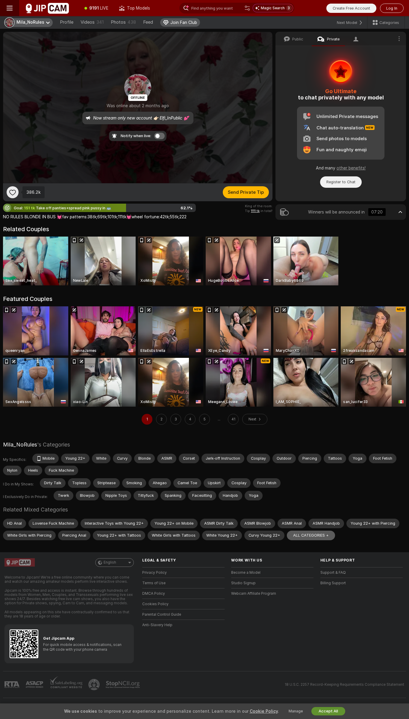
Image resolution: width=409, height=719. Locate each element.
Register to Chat (340, 182)
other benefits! (351, 168)
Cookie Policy (264, 711)
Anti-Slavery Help (157, 625)
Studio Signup (243, 583)
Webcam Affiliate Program (253, 593)
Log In (391, 8)
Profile (66, 22)
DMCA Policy (153, 593)
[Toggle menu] (9, 8)
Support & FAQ (333, 572)
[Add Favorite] (13, 192)
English (110, 562)
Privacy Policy (154, 572)
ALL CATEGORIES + (311, 535)
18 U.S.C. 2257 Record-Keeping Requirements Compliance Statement (344, 684)
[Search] (247, 8)
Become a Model (245, 572)
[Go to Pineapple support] (94, 684)
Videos (92, 22)
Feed (148, 22)
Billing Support (333, 583)
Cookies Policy (155, 604)
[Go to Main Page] (49, 8)
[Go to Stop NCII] (123, 684)
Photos (123, 22)
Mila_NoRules (20, 444)
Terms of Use (154, 583)
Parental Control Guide (161, 614)
